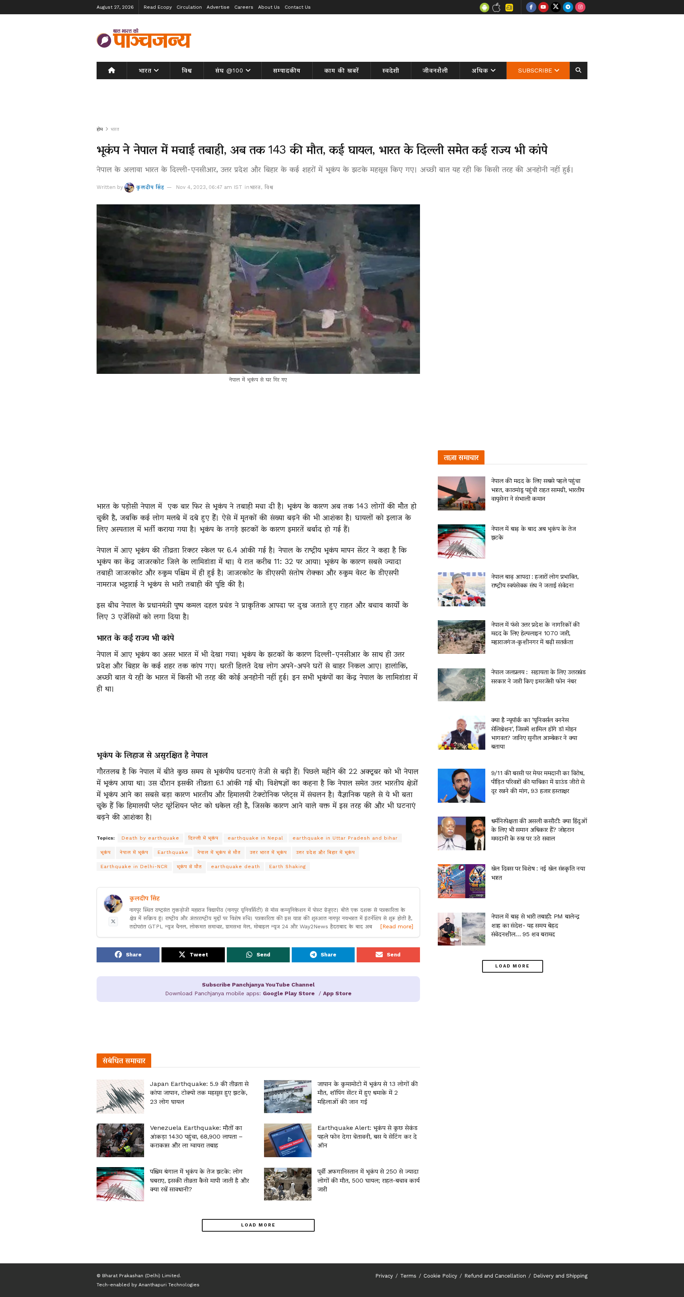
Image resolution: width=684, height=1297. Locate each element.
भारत (145, 70)
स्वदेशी (390, 70)
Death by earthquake (150, 838)
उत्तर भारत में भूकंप (268, 852)
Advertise (218, 7)
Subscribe (535, 70)
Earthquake (173, 852)
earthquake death (235, 866)
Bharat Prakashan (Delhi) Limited (141, 1275)
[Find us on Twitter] (556, 7)
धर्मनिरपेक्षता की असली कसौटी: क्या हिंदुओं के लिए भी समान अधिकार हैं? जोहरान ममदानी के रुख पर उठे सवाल (539, 829)
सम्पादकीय (286, 70)
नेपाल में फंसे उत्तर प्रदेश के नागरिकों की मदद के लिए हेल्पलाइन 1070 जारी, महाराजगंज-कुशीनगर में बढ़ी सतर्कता (535, 633)
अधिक (480, 70)
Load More (258, 1225)
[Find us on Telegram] (568, 7)
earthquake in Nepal (255, 838)
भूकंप (106, 852)
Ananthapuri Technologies (169, 1284)
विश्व (187, 70)
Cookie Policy (440, 1276)
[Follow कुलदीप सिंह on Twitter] (113, 921)
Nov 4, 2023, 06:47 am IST (209, 187)
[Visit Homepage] (144, 38)
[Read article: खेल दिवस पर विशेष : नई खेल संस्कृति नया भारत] (461, 881)
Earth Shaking (287, 866)
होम (100, 129)
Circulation (189, 7)
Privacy (384, 1276)
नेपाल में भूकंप (134, 852)
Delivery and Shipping (560, 1276)
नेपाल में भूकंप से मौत (219, 852)
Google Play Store (289, 993)
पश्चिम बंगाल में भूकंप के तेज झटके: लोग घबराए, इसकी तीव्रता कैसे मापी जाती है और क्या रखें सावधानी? (199, 1180)
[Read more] (396, 926)
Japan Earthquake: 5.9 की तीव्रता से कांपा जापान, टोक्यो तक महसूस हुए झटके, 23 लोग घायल (199, 1092)
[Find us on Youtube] (543, 7)
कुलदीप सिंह (150, 187)
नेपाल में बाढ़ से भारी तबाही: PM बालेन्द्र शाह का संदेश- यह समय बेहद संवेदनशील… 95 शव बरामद (535, 925)
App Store (337, 993)
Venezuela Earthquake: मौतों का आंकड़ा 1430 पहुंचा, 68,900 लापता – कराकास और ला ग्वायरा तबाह (196, 1136)
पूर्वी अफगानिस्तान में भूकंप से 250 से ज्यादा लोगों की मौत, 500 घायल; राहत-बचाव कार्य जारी (368, 1180)
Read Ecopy (158, 7)
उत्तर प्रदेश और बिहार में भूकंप (325, 852)
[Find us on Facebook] (531, 7)
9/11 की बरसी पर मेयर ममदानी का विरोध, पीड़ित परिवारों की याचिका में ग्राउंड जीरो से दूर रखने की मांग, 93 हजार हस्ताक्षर (538, 781)
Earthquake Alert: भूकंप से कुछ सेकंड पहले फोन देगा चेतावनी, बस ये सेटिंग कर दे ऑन (367, 1136)
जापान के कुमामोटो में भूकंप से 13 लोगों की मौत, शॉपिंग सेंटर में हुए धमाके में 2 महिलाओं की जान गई (367, 1092)
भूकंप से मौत (189, 866)
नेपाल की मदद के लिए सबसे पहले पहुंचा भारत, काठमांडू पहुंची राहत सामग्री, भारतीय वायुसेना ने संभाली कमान (537, 489)
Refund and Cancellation (495, 1276)
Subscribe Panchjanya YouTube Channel (258, 984)
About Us (269, 7)
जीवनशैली (435, 70)
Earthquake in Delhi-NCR (134, 866)
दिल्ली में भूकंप (203, 838)
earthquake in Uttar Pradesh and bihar (345, 838)
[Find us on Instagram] (580, 7)
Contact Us (298, 7)
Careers (243, 7)
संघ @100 (229, 70)
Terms (408, 1276)
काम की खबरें (341, 70)
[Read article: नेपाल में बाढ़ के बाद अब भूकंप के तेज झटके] (461, 541)
